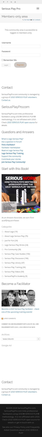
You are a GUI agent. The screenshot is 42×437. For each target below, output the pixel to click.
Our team (27, 20)
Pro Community (11, 249)
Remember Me (10, 60)
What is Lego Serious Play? (12, 139)
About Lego (9, 231)
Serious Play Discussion (14, 258)
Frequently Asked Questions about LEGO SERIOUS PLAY (22, 430)
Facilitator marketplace (11, 147)
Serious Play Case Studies (15, 254)
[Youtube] (15, 2)
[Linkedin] (11, 2)
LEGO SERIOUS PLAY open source (21, 122)
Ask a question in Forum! (12, 142)
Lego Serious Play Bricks (15, 245)
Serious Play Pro (11, 8)
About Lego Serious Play (14, 236)
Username (6, 42)
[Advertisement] (18, 362)
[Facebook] (7, 2)
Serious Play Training (13, 267)
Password (6, 51)
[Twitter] (3, 2)
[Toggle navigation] (37, 8)
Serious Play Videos (12, 272)
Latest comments (10, 318)
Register (20, 65)
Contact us (6, 100)
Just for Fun (9, 240)
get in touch (22, 422)
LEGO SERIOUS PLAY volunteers (24, 97)
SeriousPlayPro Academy (15, 276)
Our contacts (36, 20)
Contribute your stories (11, 159)
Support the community (11, 156)
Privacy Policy (20, 427)
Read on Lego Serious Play (12, 150)
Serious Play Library (13, 263)
